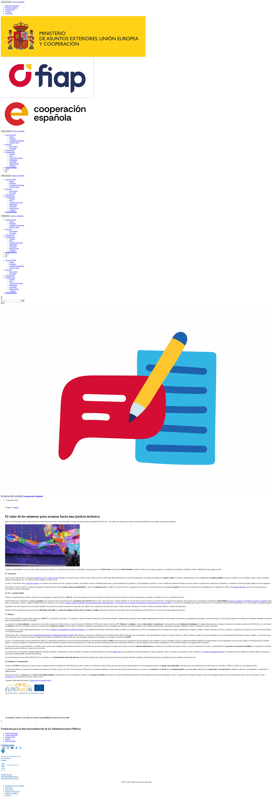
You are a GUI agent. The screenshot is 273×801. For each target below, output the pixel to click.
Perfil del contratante (12, 6)
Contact (7, 739)
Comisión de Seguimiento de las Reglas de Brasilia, (67, 629)
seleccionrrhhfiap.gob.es (9, 776)
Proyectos (8, 144)
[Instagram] (8, 748)
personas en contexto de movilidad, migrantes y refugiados (248, 601)
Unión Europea (53, 578)
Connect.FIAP (10, 9)
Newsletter (13, 162)
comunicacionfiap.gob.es (10, 778)
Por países (12, 148)
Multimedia (13, 160)
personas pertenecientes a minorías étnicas (99, 603)
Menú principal (6, 2)
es (1, 298)
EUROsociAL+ (10, 677)
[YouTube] (12, 748)
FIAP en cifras (14, 143)
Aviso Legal (9, 789)
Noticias (12, 154)
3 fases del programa (32, 583)
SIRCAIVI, (117, 652)
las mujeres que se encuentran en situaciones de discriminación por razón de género (143, 603)
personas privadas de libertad (74, 603)
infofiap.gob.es (6, 774)
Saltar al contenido (18, 2)
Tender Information (11, 733)
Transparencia (10, 150)
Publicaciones (14, 164)
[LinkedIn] (4, 748)
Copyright (8, 788)
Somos (11, 137)
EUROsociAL (39, 578)
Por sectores (13, 146)
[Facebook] (16, 748)
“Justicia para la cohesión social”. (40, 680)
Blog (11, 156)
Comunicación (10, 152)
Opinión (15, 507)
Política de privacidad (12, 791)
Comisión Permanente (16, 141)
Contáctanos (7, 745)
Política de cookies (11, 793)
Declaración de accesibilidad (14, 786)
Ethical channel (10, 741)
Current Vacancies (11, 735)
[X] (20, 748)
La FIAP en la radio (16, 158)
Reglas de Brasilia (239, 587)
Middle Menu (6, 216)
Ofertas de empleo (11, 8)
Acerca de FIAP (10, 135)
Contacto (8, 11)
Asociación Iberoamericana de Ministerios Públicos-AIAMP (53, 635)
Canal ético (9, 13)
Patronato (12, 139)
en (1, 296)
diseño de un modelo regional (214, 652)
